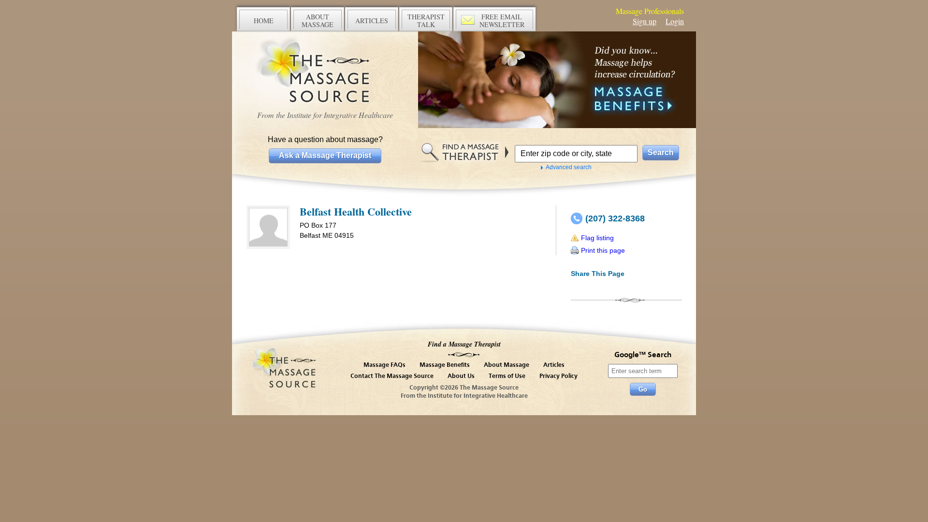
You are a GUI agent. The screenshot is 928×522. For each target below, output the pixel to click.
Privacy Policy (558, 376)
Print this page (603, 250)
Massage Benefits (445, 365)
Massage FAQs (384, 365)
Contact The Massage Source (392, 376)
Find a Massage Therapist (464, 344)
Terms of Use (507, 376)
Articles (554, 365)
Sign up (644, 21)
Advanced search (569, 167)
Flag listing (597, 238)
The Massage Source (325, 71)
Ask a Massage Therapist (325, 155)
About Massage (506, 365)
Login (675, 21)
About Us (461, 376)
